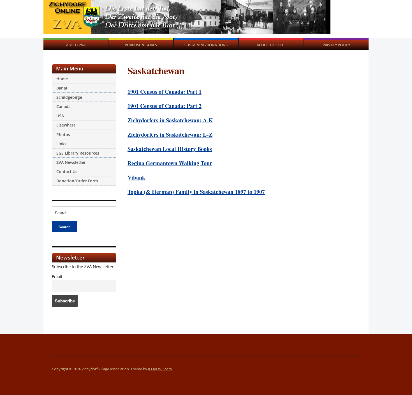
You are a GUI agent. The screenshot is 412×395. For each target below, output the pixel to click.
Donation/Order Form (77, 180)
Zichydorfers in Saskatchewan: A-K (170, 120)
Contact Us (66, 171)
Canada (63, 106)
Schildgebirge (69, 97)
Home (62, 78)
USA (60, 115)
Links (61, 143)
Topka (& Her (144, 192)
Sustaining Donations (206, 44)
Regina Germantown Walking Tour (170, 163)
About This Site (271, 44)
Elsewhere (66, 125)
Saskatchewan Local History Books (170, 149)
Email (57, 276)
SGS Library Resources (77, 153)
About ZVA (75, 44)
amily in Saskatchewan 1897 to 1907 (222, 192)
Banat (62, 88)
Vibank (136, 177)
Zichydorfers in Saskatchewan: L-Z (170, 134)
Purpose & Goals (141, 44)
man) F (170, 192)
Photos (63, 134)
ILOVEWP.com (160, 368)
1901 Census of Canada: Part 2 (165, 106)
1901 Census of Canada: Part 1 (165, 92)
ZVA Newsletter (71, 162)
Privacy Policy (336, 44)
